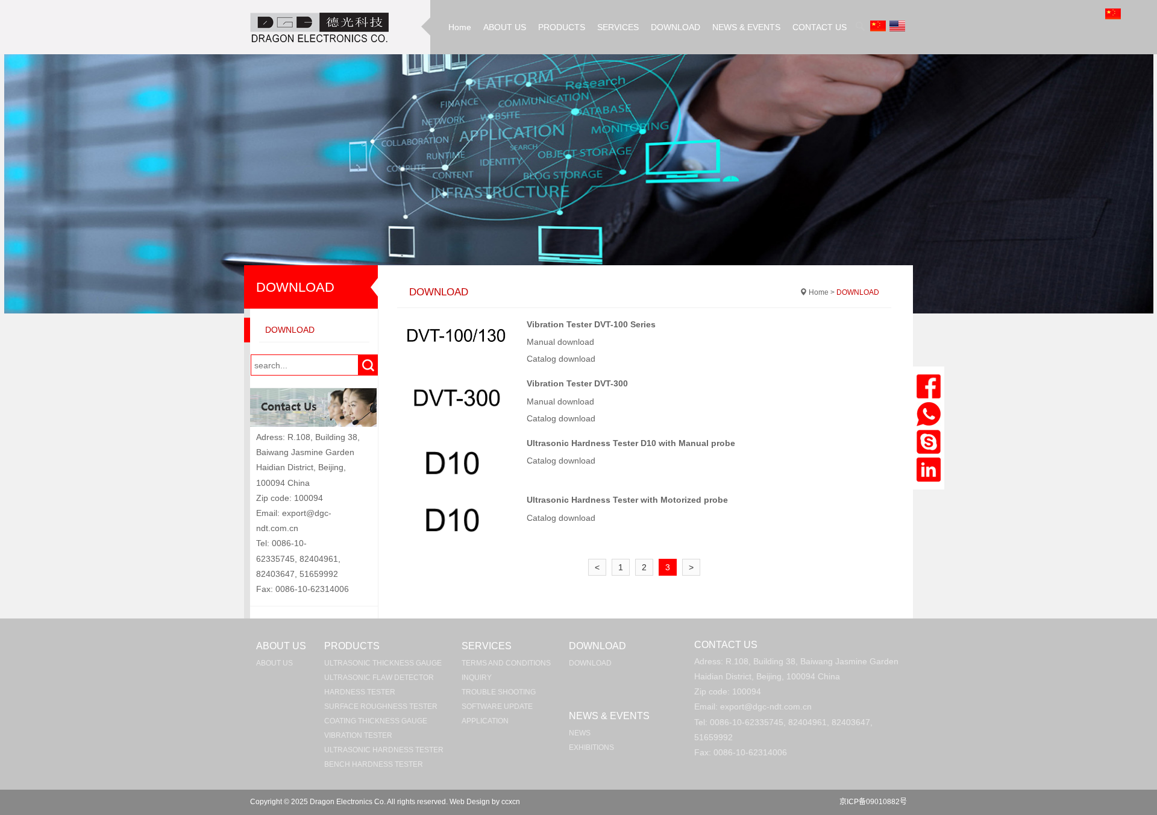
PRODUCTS (561, 27)
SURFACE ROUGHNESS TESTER (380, 706)
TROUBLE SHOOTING (499, 692)
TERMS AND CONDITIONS (506, 663)
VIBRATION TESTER (358, 735)
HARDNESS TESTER (359, 692)
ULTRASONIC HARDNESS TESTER (384, 750)
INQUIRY (477, 677)
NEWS (580, 733)
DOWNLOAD (675, 27)
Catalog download (562, 358)
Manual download (562, 342)
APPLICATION (485, 721)
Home (459, 27)
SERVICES (618, 27)
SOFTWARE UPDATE (497, 706)
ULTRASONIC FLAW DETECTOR (379, 677)
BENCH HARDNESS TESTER (373, 764)
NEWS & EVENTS (746, 27)
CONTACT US (819, 27)
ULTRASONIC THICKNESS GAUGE (383, 663)
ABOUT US (504, 27)
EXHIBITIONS (591, 747)
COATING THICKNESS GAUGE (375, 721)
